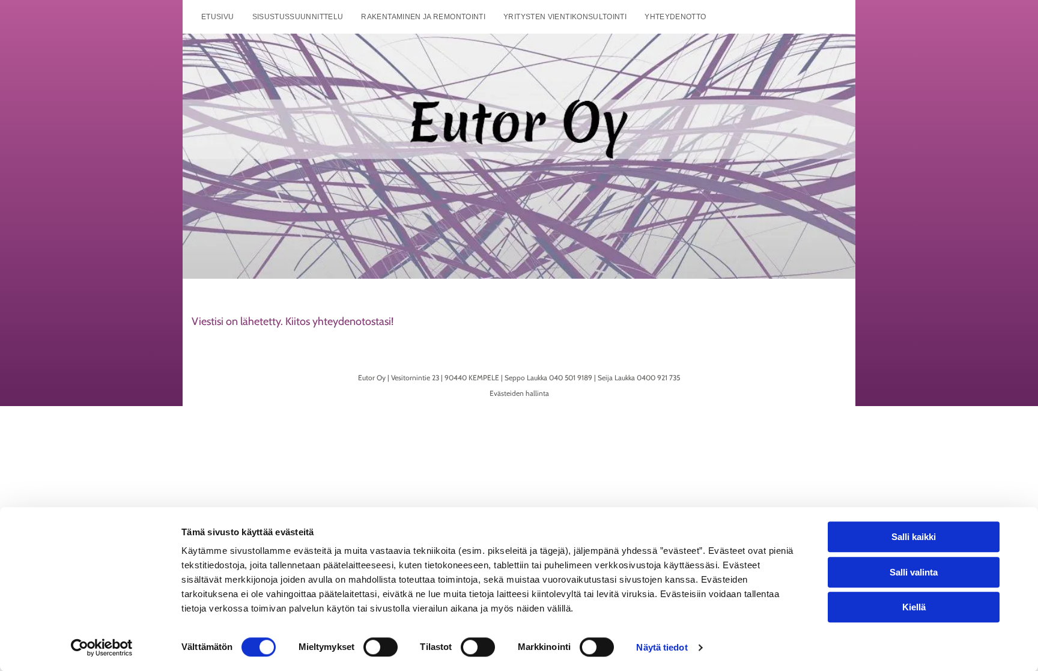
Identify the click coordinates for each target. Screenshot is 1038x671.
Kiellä (914, 607)
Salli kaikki (913, 537)
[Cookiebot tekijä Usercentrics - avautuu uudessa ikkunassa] (101, 648)
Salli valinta (914, 572)
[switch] (380, 647)
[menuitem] (217, 17)
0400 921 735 (658, 377)
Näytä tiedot (661, 647)
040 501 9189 (570, 377)
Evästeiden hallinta (519, 393)
